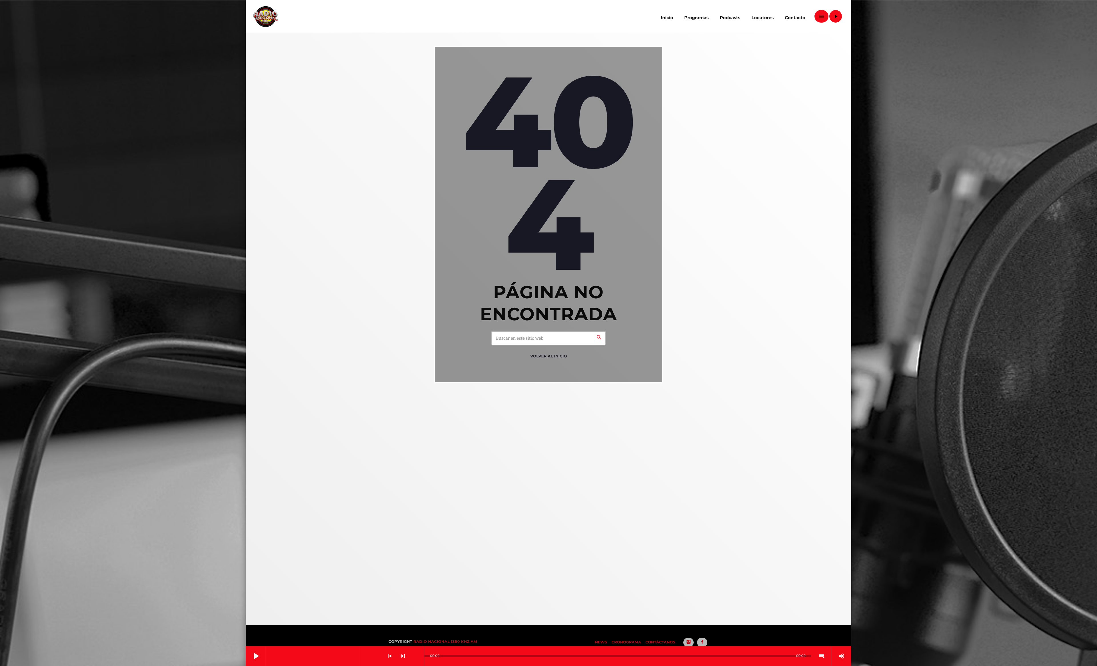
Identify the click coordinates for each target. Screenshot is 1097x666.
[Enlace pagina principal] (265, 16)
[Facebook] (702, 642)
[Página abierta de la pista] (418, 656)
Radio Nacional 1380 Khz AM (445, 641)
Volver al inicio (548, 356)
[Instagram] (688, 642)
